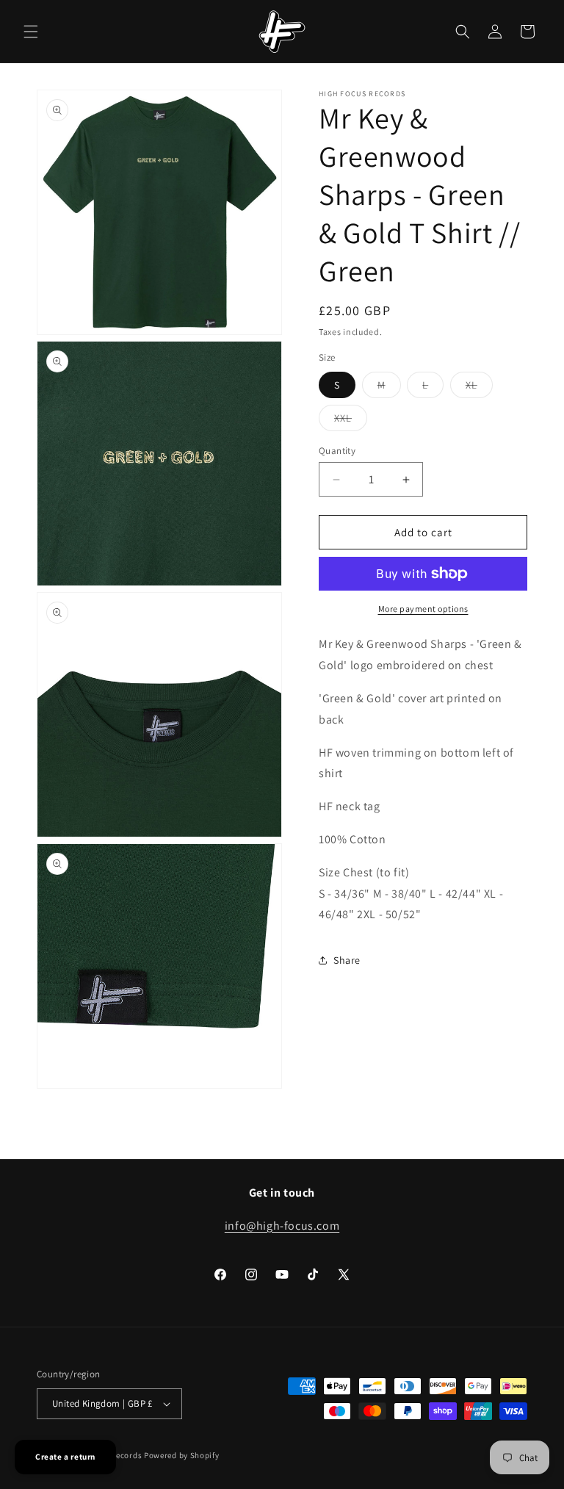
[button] (31, 31)
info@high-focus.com (282, 1225)
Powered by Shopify (182, 1455)
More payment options (423, 608)
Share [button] (347, 960)
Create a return (65, 1457)
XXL (350, 421)
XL (479, 388)
